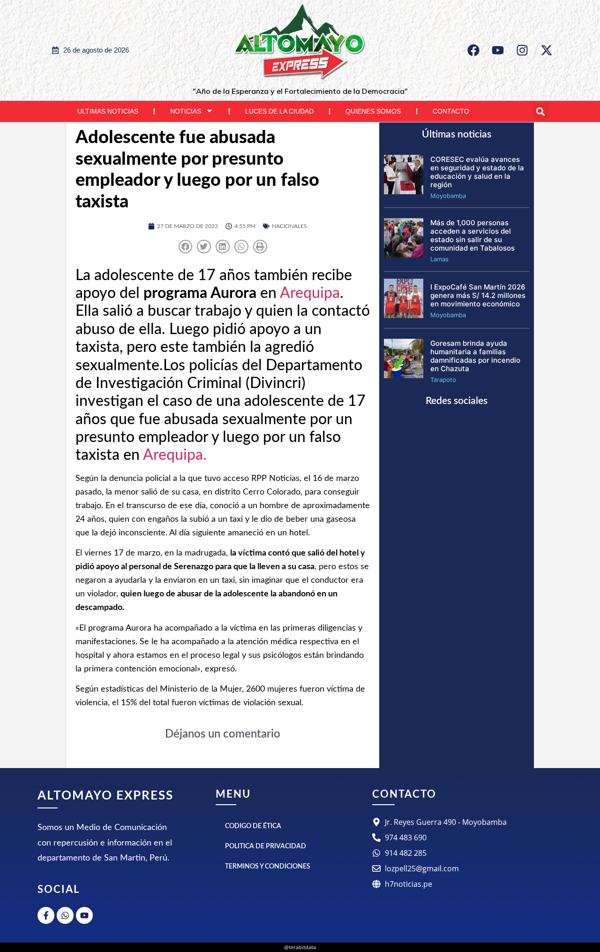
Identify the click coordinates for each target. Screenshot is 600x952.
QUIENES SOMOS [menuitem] (373, 111)
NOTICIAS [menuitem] (185, 111)
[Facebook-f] (46, 915)
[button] (540, 111)
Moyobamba (448, 195)
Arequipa (310, 293)
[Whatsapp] (65, 915)
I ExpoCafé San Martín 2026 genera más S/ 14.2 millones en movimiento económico (477, 295)
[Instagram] (522, 50)
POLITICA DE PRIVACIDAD (265, 846)
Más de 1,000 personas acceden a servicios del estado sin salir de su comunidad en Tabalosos (472, 235)
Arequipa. (175, 455)
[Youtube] (498, 50)
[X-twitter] (546, 50)
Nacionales (289, 226)
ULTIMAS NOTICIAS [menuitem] (107, 111)
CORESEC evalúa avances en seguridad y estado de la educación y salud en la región (477, 172)
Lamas (439, 259)
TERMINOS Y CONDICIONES (267, 866)
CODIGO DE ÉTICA (253, 826)
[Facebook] (473, 50)
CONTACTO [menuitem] (451, 111)
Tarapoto (443, 379)
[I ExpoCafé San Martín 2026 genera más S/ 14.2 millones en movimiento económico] (403, 315)
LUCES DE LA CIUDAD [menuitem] (279, 111)
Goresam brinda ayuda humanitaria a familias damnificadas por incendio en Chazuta (475, 356)
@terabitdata (300, 947)
